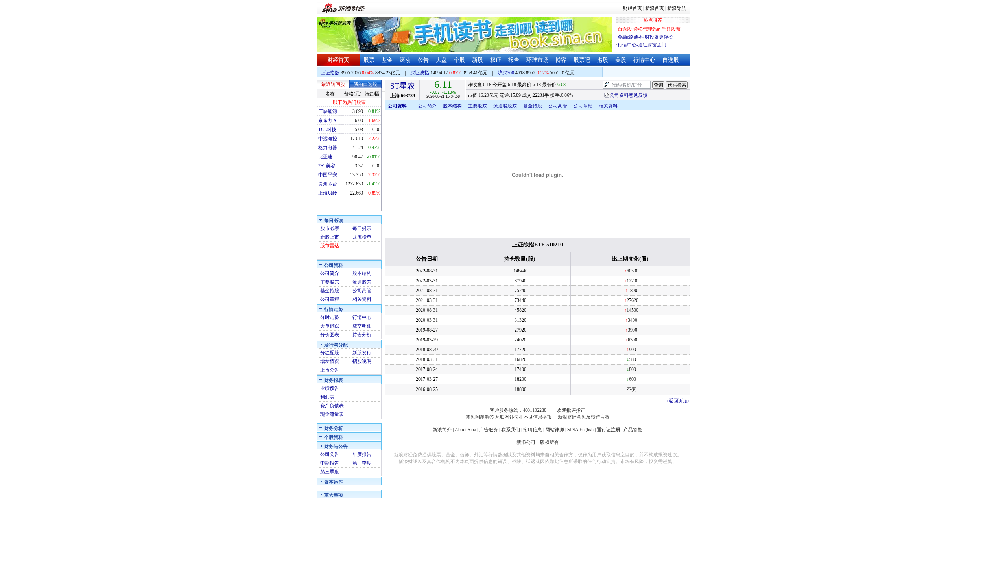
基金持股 (329, 290)
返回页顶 (678, 401)
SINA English (580, 429)
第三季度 (329, 471)
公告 (423, 60)
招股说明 (361, 361)
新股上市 (329, 237)
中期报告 (329, 463)
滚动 (405, 60)
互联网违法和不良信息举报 (523, 417)
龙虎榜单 (361, 237)
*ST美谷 (327, 166)
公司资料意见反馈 (628, 95)
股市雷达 (329, 245)
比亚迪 (325, 156)
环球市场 (537, 60)
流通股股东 (505, 106)
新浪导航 (676, 8)
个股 (459, 60)
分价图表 (329, 334)
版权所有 (549, 442)
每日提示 (361, 228)
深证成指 (419, 73)
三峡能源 (327, 111)
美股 (620, 60)
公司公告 (329, 454)
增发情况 (329, 361)
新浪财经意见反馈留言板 (584, 417)
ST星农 (402, 86)
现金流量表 (332, 414)
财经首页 (632, 8)
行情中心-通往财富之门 (642, 45)
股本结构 (361, 273)
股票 (368, 60)
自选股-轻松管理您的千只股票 (649, 29)
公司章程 (329, 299)
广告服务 (488, 429)
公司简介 (329, 273)
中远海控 (327, 138)
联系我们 (510, 429)
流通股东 (361, 282)
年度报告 (361, 454)
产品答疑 (632, 429)
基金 (387, 60)
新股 (477, 60)
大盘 (441, 60)
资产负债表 (332, 405)
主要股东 (329, 282)
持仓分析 (361, 334)
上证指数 (330, 73)
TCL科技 (327, 129)
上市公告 (329, 370)
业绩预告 (329, 388)
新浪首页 (654, 8)
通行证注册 (608, 429)
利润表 (327, 397)
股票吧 (582, 60)
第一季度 (361, 463)
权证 (495, 60)
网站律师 (554, 429)
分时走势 (329, 317)
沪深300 (506, 73)
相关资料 (361, 299)
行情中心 (644, 60)
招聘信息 (532, 429)
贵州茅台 (327, 184)
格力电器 (327, 147)
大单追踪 (329, 326)
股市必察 (329, 228)
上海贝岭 (327, 193)
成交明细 (361, 326)
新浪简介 (442, 429)
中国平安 (327, 175)
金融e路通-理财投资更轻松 (645, 37)
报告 (513, 60)
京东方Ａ (327, 120)
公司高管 (361, 290)
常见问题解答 (480, 417)
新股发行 (361, 353)
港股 (602, 60)
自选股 (670, 60)
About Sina (465, 429)
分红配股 (329, 353)
